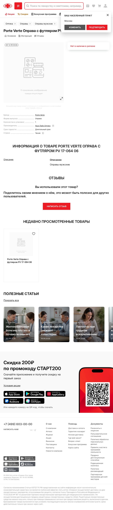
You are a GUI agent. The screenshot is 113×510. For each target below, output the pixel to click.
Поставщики (51, 444)
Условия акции (12, 385)
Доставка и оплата (76, 428)
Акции (11, 14)
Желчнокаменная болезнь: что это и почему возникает (18, 330)
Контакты (50, 448)
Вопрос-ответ (74, 441)
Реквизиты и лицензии (96, 429)
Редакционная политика (97, 464)
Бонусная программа (45, 14)
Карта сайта (73, 448)
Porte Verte (40, 115)
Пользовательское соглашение (99, 435)
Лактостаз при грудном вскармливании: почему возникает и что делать (88, 330)
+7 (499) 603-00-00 (18, 424)
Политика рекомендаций (97, 470)
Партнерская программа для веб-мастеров (99, 476)
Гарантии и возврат (76, 431)
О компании (51, 428)
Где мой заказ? (74, 438)
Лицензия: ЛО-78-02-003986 (22, 477)
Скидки (24, 14)
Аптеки (49, 431)
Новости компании (54, 451)
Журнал (49, 435)
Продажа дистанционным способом (97, 457)
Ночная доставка (75, 435)
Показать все (11, 300)
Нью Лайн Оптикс (43, 126)
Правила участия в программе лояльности (99, 449)
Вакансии (50, 441)
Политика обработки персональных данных (100, 441)
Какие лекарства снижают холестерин (52, 330)
